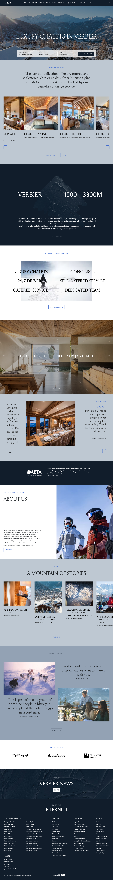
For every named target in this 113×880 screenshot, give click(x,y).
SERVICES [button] (41, 3)
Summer (54, 834)
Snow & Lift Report (58, 829)
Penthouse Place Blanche (33, 827)
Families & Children (79, 824)
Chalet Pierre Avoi (9, 836)
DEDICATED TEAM (82, 290)
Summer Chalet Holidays (59, 836)
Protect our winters (102, 829)
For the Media (100, 824)
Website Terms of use (102, 838)
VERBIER (55, 811)
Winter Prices (8, 852)
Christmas (7, 857)
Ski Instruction (56, 827)
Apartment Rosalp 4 (32, 834)
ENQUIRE (64, 155)
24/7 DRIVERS (30, 280)
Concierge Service (79, 831)
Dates (60, 52)
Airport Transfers (79, 815)
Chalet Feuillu (30, 817)
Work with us (99, 827)
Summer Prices (8, 854)
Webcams (55, 831)
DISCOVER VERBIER (56, 236)
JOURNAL (61, 3)
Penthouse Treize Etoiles (33, 822)
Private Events (78, 841)
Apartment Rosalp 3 (32, 838)
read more (56, 630)
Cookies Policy (100, 843)
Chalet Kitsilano (8, 841)
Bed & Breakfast (79, 836)
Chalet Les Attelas (9, 838)
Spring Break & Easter (10, 862)
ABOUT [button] (54, 3)
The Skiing (55, 822)
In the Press (99, 822)
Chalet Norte (7, 822)
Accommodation (13, 811)
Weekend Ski (56, 824)
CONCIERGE (82, 271)
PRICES (7, 849)
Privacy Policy (100, 846)
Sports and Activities (58, 838)
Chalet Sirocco (8, 829)
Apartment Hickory (31, 843)
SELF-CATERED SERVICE (82, 280)
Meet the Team (100, 819)
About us (98, 817)
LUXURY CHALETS (31, 271)
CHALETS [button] (27, 3)
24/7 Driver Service (80, 817)
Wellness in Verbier (79, 822)
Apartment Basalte (31, 836)
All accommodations (25, 55)
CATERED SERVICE (30, 290)
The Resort (55, 817)
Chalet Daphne (30, 815)
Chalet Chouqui (8, 817)
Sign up (56, 783)
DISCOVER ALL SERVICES (56, 307)
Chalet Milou (29, 819)
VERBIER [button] (34, 3)
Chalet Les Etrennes (10, 834)
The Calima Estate (9, 819)
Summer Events (57, 843)
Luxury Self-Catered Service (82, 834)
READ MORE (8, 542)
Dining (76, 827)
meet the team (56, 723)
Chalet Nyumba (8, 831)
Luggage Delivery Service (81, 843)
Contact (98, 815)
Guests (41, 52)
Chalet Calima (8, 827)
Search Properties (86, 54)
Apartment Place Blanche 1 (34, 841)
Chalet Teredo (8, 824)
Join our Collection (101, 831)
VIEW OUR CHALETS (52, 155)
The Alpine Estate (9, 815)
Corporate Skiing (79, 838)
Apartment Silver (31, 831)
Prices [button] (48, 3)
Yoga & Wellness (57, 841)
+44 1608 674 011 (82, 3)
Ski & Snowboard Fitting (81, 819)
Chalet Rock (7, 843)
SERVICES (78, 811)
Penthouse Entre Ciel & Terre (34, 824)
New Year (6, 859)
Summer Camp (56, 846)
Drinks (76, 829)
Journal (98, 834)
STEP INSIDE (56, 388)
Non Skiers (55, 819)
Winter (54, 815)
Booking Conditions (101, 836)
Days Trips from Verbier (59, 848)
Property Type (23, 52)
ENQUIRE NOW (70, 3)
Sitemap (98, 841)
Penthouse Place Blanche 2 (34, 829)
